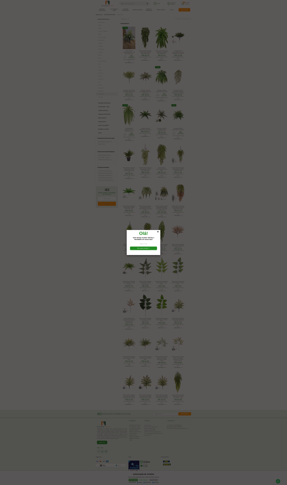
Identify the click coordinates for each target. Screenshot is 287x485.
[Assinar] (143, 248)
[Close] (158, 232)
